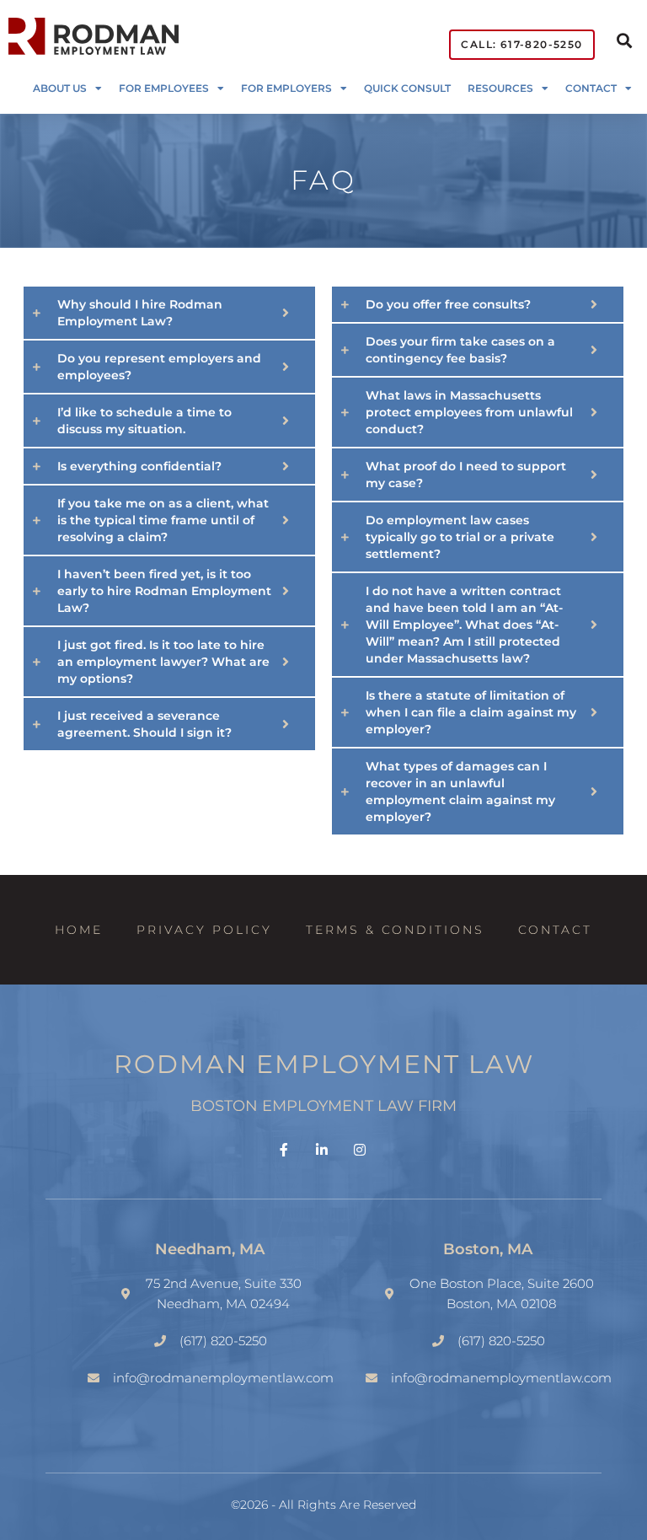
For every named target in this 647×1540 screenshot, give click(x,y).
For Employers (286, 88)
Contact (591, 88)
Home (79, 929)
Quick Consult (407, 88)
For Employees (164, 88)
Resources (500, 88)
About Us (60, 88)
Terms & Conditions (395, 929)
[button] (625, 40)
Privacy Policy (204, 929)
